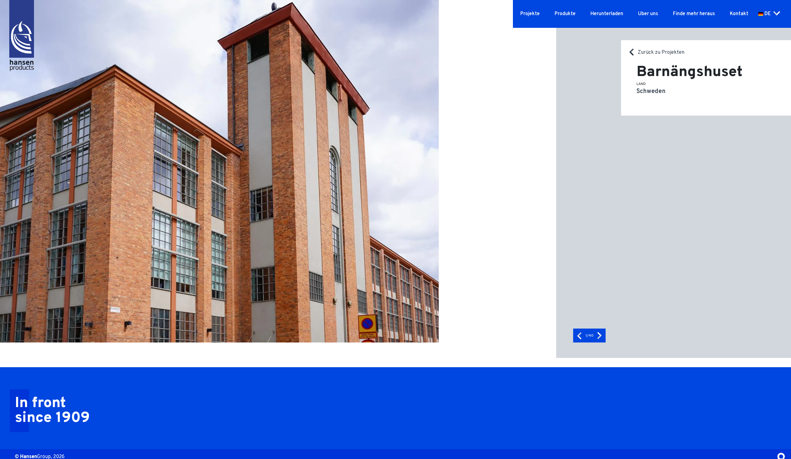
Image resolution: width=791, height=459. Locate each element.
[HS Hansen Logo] (21, 28)
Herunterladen (606, 14)
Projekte (530, 14)
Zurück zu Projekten (661, 52)
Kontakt (739, 14)
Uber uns (648, 14)
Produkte (565, 14)
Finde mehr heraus (694, 14)
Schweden (651, 91)
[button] (579, 335)
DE (767, 14)
